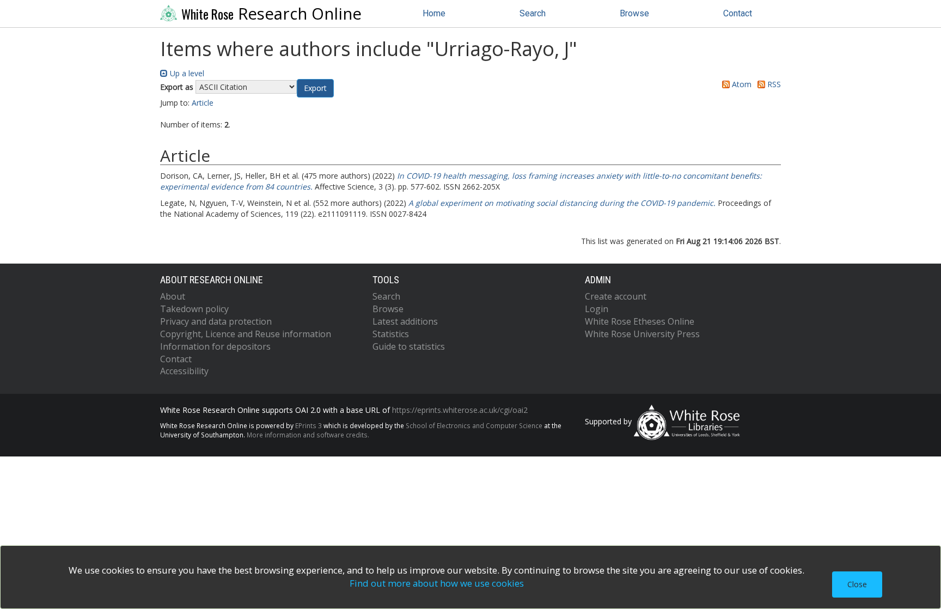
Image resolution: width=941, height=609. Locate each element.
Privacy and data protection (216, 321)
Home (434, 13)
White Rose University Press (642, 334)
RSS (773, 84)
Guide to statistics (408, 346)
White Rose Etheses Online (639, 321)
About (172, 296)
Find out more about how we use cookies (437, 583)
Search (533, 13)
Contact (737, 13)
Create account (615, 296)
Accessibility (184, 371)
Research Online (271, 14)
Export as (176, 87)
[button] (315, 88)
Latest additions (405, 321)
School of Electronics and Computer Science (474, 425)
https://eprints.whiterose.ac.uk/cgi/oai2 (460, 410)
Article (202, 103)
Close (857, 584)
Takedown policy (194, 309)
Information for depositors (215, 346)
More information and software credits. (308, 434)
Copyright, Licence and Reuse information (245, 334)
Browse (634, 13)
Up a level (186, 73)
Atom (740, 84)
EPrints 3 (308, 425)
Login (596, 309)
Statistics (390, 334)
